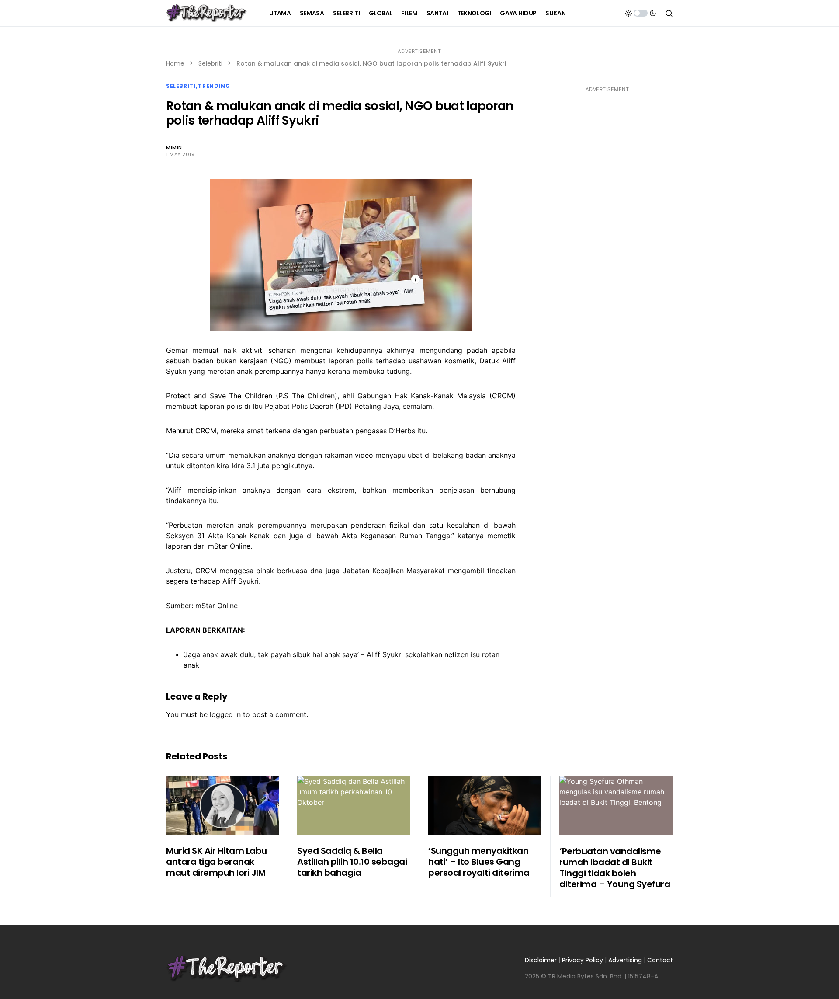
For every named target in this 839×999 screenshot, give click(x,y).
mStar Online (216, 605)
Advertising (625, 960)
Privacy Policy (582, 960)
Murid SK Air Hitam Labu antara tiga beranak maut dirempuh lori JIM (216, 862)
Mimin (174, 147)
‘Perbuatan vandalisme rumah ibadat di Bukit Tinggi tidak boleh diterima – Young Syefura (614, 867)
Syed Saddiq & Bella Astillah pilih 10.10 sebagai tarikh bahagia (352, 862)
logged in (225, 714)
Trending (214, 86)
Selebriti (210, 63)
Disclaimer (541, 960)
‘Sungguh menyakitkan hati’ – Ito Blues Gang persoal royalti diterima (478, 862)
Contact (660, 960)
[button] (640, 13)
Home (175, 63)
